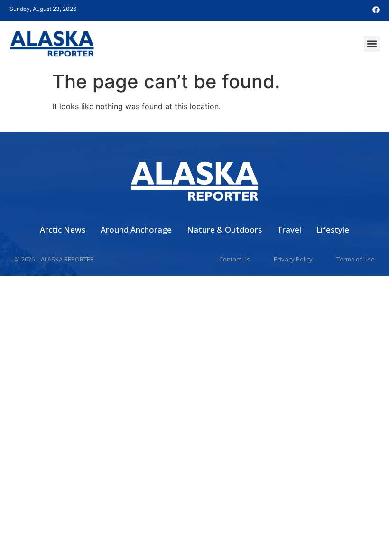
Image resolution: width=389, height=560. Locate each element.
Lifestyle (332, 229)
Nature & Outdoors (224, 229)
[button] (372, 44)
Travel (289, 229)
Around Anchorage (136, 229)
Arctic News (62, 229)
